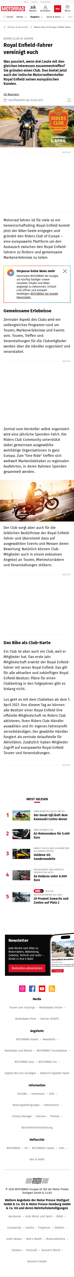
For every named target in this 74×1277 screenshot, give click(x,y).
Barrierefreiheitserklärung (37, 1127)
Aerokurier (14, 1216)
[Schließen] (65, 271)
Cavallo (29, 1227)
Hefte (34, 2)
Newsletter (49, 1039)
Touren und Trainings (22, 1007)
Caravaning (14, 1227)
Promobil (31, 1250)
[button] (37, 126)
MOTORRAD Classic (43, 1148)
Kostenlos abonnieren (27, 968)
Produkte (45, 2)
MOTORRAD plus (24, 1062)
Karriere (41, 1116)
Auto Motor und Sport (38, 1216)
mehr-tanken (14, 1239)
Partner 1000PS (49, 1018)
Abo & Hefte (37, 1159)
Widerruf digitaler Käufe (54, 1073)
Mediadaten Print (25, 1018)
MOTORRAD (13, 1148)
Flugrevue (44, 1227)
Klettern (59, 1227)
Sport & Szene (54, 17)
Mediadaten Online (50, 1007)
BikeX (59, 1216)
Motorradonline (55, 1239)
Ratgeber (34, 17)
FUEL (62, 1148)
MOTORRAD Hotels (27, 1039)
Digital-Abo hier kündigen (20, 1073)
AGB (51, 1093)
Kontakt (22, 1093)
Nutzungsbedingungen (26, 1105)
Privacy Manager (22, 1116)
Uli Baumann (11, 94)
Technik (9, 17)
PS (26, 1148)
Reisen (20, 17)
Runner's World (51, 1250)
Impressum (38, 1093)
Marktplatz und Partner (18, 1050)
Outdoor (17, 1250)
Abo (26, 2)
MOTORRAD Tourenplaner (52, 1050)
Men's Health (34, 1239)
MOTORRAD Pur (47, 1062)
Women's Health (37, 1261)
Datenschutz (51, 1105)
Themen (55, 1116)
